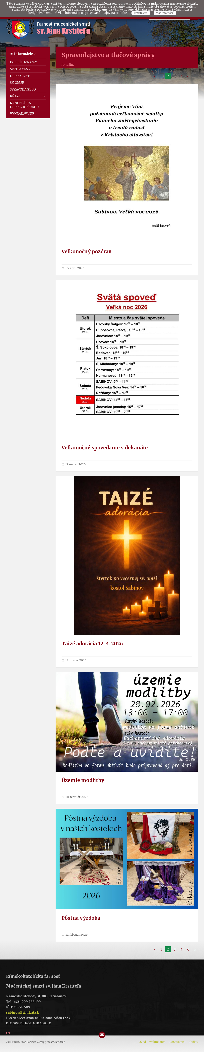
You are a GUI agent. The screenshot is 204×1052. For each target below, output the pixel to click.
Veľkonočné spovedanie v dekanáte (105, 448)
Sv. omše (17, 83)
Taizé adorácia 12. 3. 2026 (92, 644)
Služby (193, 1042)
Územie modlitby (83, 780)
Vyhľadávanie (22, 114)
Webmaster (157, 1042)
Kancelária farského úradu (24, 105)
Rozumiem (140, 13)
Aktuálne (68, 64)
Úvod (142, 1042)
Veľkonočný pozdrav (86, 251)
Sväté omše (20, 69)
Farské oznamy (23, 62)
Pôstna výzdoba (81, 918)
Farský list (20, 76)
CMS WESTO (177, 1042)
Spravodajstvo (23, 89)
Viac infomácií (165, 13)
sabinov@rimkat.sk (22, 1012)
